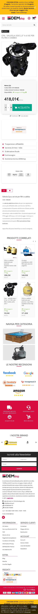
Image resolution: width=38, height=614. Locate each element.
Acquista (23, 107)
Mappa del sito (24, 529)
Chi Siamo (5, 526)
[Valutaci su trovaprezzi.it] (19, 129)
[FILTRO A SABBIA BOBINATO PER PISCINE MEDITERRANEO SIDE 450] (10, 251)
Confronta (14, 116)
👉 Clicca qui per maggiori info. (23, 9)
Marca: (6, 85)
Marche (4, 561)
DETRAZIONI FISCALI (8, 547)
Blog (3, 558)
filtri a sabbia (19, 353)
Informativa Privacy (8, 544)
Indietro (5, 31)
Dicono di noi (6, 535)
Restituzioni (23, 532)
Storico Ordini (24, 543)
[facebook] (3, 517)
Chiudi (34, 607)
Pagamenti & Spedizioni (9, 538)
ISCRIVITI (19, 469)
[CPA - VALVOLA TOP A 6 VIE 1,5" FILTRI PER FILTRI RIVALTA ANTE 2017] (10, 289)
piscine (19, 337)
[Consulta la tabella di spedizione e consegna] (26, 92)
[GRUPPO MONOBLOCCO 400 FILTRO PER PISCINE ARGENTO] (28, 251)
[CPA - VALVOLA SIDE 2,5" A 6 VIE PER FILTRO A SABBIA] (19, 59)
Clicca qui (27, 612)
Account (22, 540)
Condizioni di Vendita (8, 541)
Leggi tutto (10, 498)
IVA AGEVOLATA (7, 549)
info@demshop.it (9, 503)
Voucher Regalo (6, 564)
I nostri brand (19, 435)
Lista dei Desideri (25, 546)
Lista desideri (24, 116)
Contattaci (23, 526)
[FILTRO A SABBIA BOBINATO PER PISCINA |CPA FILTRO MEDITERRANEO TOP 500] (28, 289)
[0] (35, 19)
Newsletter (23, 549)
